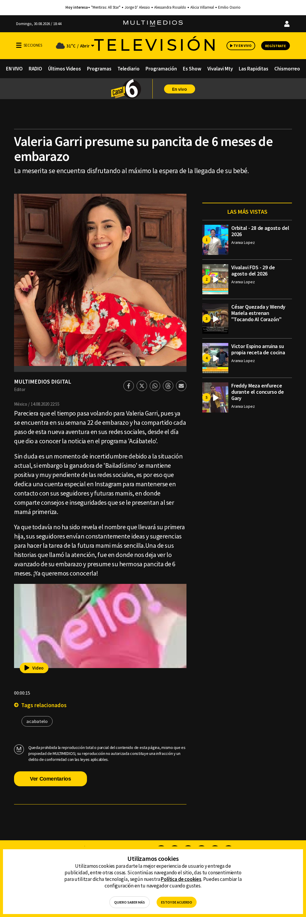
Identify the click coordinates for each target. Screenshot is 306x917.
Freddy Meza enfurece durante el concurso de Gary (257, 391)
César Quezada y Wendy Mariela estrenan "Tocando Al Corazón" (258, 313)
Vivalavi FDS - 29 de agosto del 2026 (253, 270)
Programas (99, 68)
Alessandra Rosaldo (170, 7)
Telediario (128, 68)
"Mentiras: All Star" (105, 7)
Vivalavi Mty (220, 68)
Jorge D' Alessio (137, 7)
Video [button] (38, 668)
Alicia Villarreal (202, 7)
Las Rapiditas (253, 68)
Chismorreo (287, 68)
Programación (161, 68)
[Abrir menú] (19, 45)
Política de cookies (181, 879)
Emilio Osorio (229, 7)
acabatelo (37, 721)
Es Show (192, 68)
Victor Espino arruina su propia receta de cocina (258, 349)
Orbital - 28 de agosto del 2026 (260, 231)
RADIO (35, 68)
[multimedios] (153, 23)
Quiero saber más (129, 902)
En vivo (179, 89)
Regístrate (275, 46)
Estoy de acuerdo (176, 902)
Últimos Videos (64, 68)
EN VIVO (14, 68)
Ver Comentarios (50, 779)
